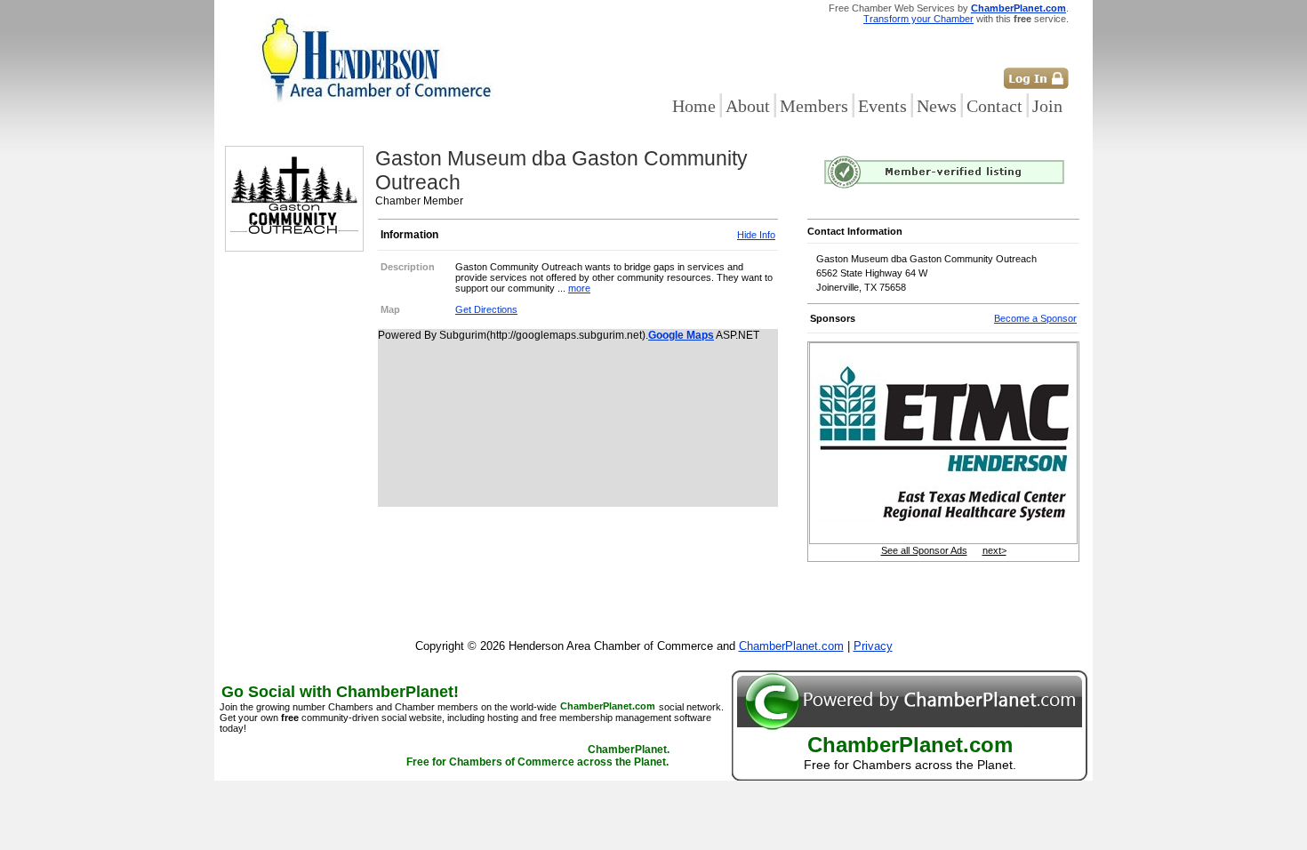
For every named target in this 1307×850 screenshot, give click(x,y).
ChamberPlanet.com (1018, 8)
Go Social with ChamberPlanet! (340, 692)
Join (1047, 106)
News (937, 106)
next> (994, 550)
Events (882, 106)
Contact (994, 106)
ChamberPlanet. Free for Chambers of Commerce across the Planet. (538, 756)
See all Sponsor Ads (924, 550)
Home (694, 106)
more (579, 288)
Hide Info (756, 234)
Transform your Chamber (918, 18)
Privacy (873, 646)
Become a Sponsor (1035, 318)
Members (814, 106)
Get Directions (486, 309)
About (748, 106)
